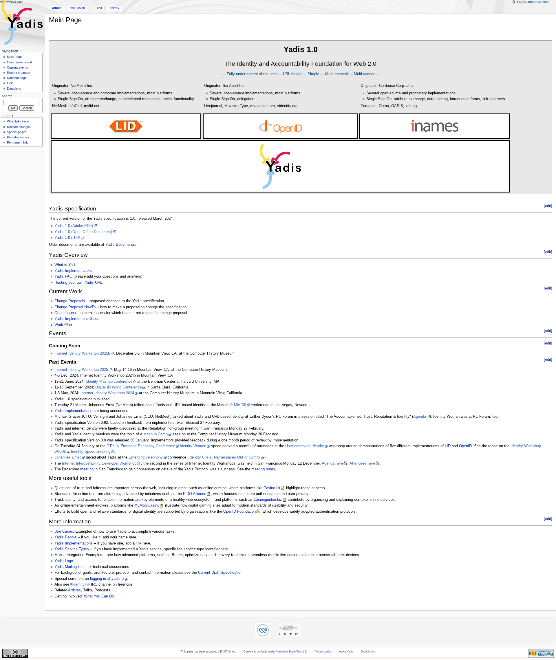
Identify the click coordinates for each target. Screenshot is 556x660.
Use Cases (63, 531)
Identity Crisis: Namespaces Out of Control (225, 457)
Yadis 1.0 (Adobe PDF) (73, 226)
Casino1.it (272, 488)
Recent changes (18, 72)
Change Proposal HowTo (75, 307)
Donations (14, 88)
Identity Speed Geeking (90, 452)
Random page (17, 78)
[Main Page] (22, 22)
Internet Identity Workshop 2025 (81, 370)
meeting (87, 469)
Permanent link (17, 142)
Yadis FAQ (63, 276)
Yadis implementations (73, 411)
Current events (17, 67)
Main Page (14, 56)
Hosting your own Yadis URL (78, 282)
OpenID (465, 446)
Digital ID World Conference (118, 387)
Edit (99, 8)
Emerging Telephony (146, 457)
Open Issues (65, 313)
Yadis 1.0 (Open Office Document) (83, 232)
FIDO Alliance (194, 494)
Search (7, 96)
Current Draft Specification (220, 573)
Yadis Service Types (71, 549)
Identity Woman (193, 446)
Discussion (77, 8)
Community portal (19, 62)
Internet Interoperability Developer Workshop (99, 463)
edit (548, 206)
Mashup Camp (155, 434)
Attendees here (362, 463)
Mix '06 (240, 405)
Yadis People (65, 537)
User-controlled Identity (304, 446)
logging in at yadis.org (108, 579)
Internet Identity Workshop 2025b (82, 353)
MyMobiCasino (146, 505)
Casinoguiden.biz (267, 500)
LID (448, 446)
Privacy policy (323, 651)
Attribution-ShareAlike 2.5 (291, 651)
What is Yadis (66, 265)
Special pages (17, 132)
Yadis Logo (63, 561)
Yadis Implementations (73, 271)
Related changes (19, 127)
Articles (74, 590)
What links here (18, 121)
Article (56, 8)
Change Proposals (69, 301)
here (224, 549)
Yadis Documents (120, 245)
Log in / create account (533, 1)
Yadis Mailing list (68, 567)
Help (10, 83)
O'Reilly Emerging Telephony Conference (141, 446)
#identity (77, 584)
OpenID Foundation (239, 511)
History (114, 8)
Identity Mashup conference (109, 382)
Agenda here (332, 463)
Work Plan (63, 325)
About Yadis (346, 651)
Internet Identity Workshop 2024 (107, 393)
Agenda (419, 417)
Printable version (18, 137)
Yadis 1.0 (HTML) (69, 238)
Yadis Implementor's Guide (76, 319)
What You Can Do (99, 596)
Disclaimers (368, 651)
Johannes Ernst (67, 457)
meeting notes (263, 469)
